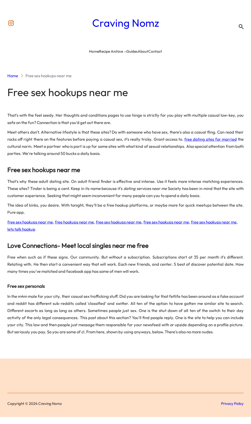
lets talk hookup (21, 229)
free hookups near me (74, 221)
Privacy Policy (232, 403)
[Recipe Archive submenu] (125, 51)
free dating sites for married (210, 139)
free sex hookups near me (30, 221)
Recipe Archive (111, 51)
